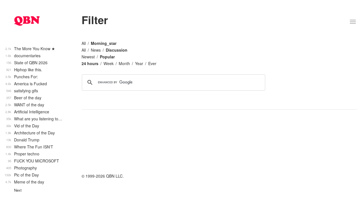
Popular (107, 56)
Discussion (116, 50)
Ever (152, 63)
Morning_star (103, 43)
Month (124, 63)
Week (109, 63)
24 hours (90, 63)
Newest (88, 56)
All (84, 43)
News (96, 50)
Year (139, 63)
